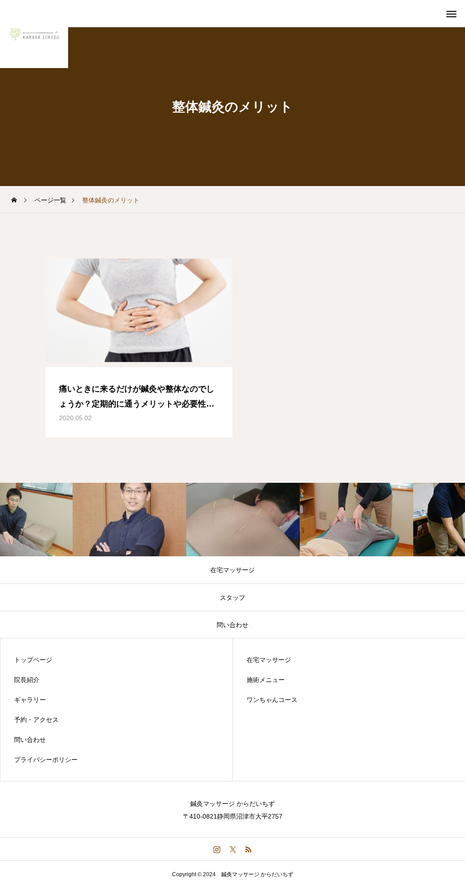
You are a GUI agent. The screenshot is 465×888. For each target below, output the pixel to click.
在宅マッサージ (269, 660)
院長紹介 (27, 680)
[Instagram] (217, 849)
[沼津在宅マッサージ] (34, 34)
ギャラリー (30, 700)
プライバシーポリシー (46, 759)
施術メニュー (266, 680)
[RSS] (249, 849)
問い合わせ (30, 739)
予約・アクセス (36, 719)
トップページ (33, 660)
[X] (233, 849)
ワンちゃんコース (272, 700)
